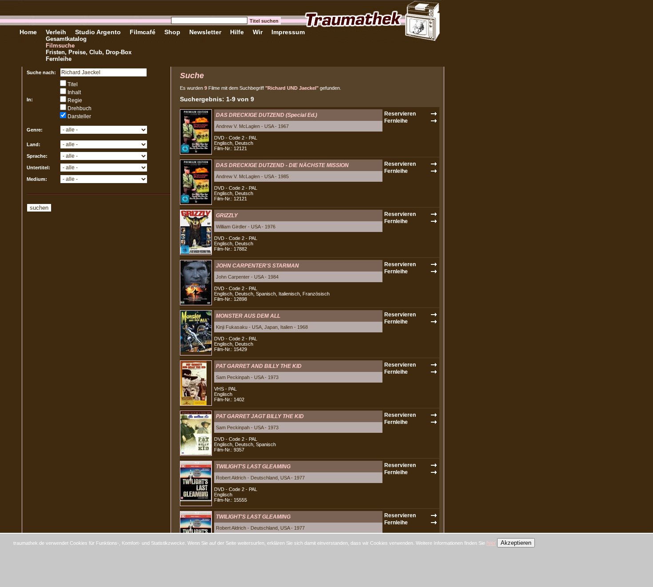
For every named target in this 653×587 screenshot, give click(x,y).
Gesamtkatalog (66, 39)
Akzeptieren (516, 542)
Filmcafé (142, 32)
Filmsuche (60, 45)
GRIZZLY (227, 215)
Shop (172, 32)
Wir (258, 32)
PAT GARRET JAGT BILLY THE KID (260, 416)
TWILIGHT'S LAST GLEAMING (253, 466)
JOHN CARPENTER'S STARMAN (257, 266)
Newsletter (205, 32)
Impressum (288, 32)
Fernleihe (59, 59)
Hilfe (237, 32)
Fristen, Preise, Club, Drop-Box (88, 52)
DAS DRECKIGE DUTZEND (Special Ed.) (266, 115)
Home (28, 32)
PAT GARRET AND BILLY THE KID (259, 366)
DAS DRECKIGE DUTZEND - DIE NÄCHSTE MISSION (282, 165)
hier (491, 543)
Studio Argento (98, 32)
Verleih (56, 32)
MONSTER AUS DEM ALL (248, 316)
